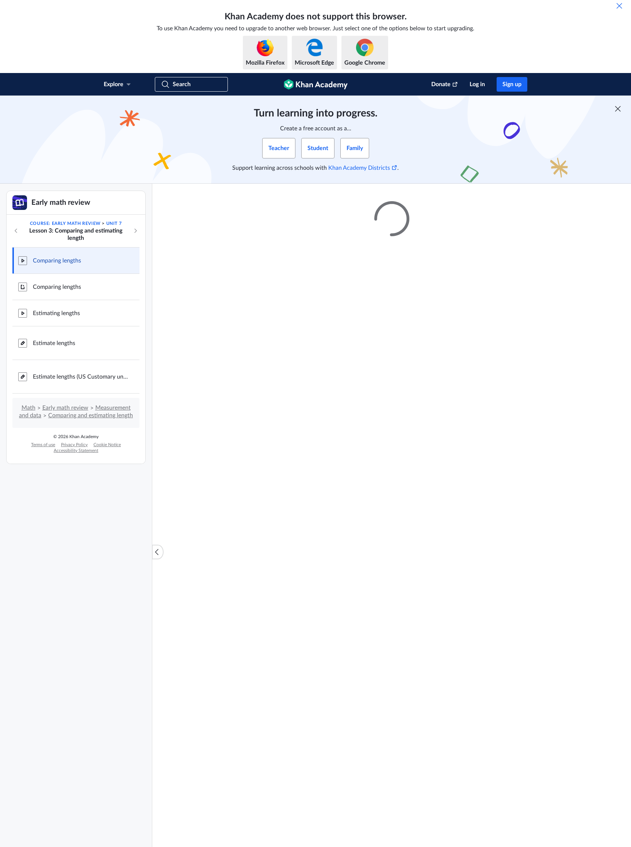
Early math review (65, 408)
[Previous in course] (16, 230)
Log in (477, 84)
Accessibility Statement (76, 450)
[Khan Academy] (316, 84)
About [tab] (276, 498)
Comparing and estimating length (90, 415)
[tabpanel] (391, 513)
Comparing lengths (57, 261)
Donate (441, 84)
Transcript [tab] (305, 498)
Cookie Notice (107, 444)
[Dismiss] (619, 6)
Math (28, 408)
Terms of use (43, 444)
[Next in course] (135, 230)
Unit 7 (114, 223)
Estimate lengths (54, 343)
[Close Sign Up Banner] (618, 108)
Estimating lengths (56, 313)
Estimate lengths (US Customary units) (80, 377)
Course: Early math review (65, 223)
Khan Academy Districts (359, 168)
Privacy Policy (74, 444)
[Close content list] (158, 552)
